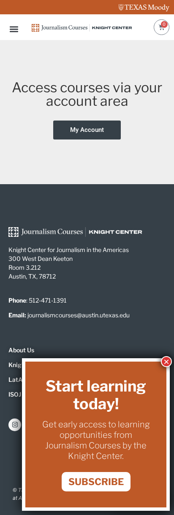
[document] (87, 257)
